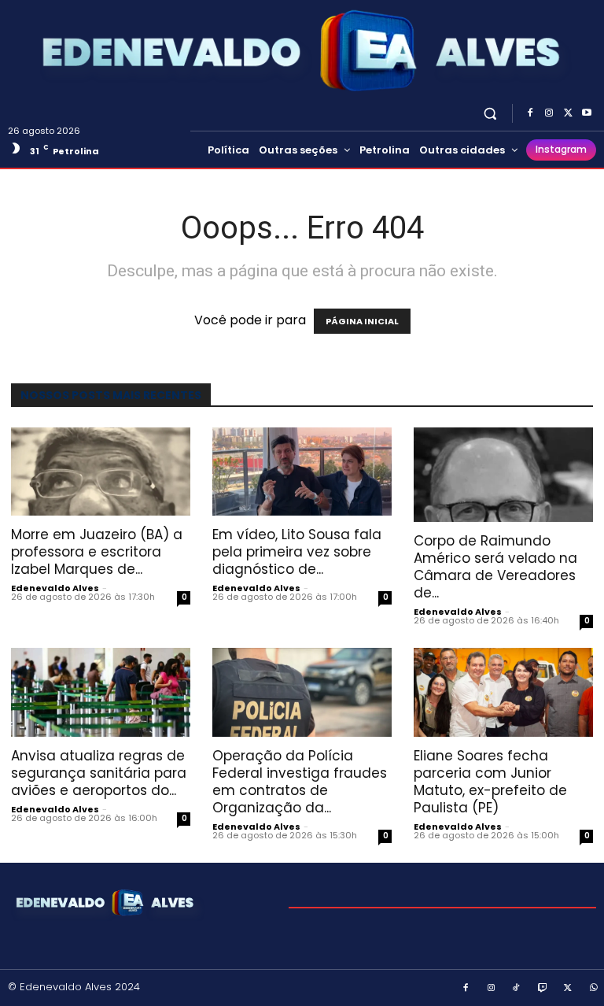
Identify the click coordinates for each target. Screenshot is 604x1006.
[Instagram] (549, 113)
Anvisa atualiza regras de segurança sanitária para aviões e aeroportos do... (98, 773)
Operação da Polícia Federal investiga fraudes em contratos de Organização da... (299, 781)
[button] (490, 113)
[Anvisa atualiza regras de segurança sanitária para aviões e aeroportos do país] (100, 692)
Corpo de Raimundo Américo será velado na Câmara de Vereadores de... (495, 566)
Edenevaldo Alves (55, 588)
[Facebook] (530, 113)
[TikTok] (517, 989)
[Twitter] (567, 113)
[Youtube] (586, 113)
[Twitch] (543, 989)
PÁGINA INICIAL (362, 321)
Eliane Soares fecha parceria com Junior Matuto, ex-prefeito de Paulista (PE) (490, 781)
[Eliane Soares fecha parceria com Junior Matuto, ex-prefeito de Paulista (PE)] (503, 692)
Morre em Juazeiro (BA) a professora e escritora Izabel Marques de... (96, 552)
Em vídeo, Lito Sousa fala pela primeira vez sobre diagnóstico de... (296, 552)
